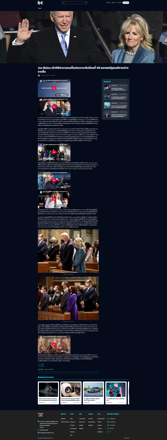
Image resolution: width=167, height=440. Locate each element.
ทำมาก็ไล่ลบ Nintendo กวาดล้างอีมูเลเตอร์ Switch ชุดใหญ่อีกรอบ (119, 90)
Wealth (81, 428)
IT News (72, 425)
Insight (81, 425)
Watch (114, 2)
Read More (122, 85)
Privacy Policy (126, 438)
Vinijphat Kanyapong (45, 75)
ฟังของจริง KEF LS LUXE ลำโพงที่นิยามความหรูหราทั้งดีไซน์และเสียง (70, 399)
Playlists (63, 418)
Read (119, 2)
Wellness (100, 432)
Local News (73, 428)
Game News (91, 422)
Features (72, 422)
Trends (100, 428)
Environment (101, 418)
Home (108, 2)
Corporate (82, 418)
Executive (82, 422)
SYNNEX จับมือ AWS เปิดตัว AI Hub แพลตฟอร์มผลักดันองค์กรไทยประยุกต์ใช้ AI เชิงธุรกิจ (118, 117)
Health (99, 422)
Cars (71, 418)
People (100, 425)
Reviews (90, 425)
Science (72, 432)
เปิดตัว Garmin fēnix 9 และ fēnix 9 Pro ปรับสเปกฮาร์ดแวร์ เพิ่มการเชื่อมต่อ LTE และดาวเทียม (48, 400)
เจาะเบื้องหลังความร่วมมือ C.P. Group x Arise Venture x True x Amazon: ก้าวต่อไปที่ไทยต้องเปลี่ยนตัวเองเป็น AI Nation (119, 99)
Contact (126, 2)
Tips (71, 435)
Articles (90, 418)
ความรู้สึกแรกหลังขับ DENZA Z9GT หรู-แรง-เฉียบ (91, 399)
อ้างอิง (42, 364)
